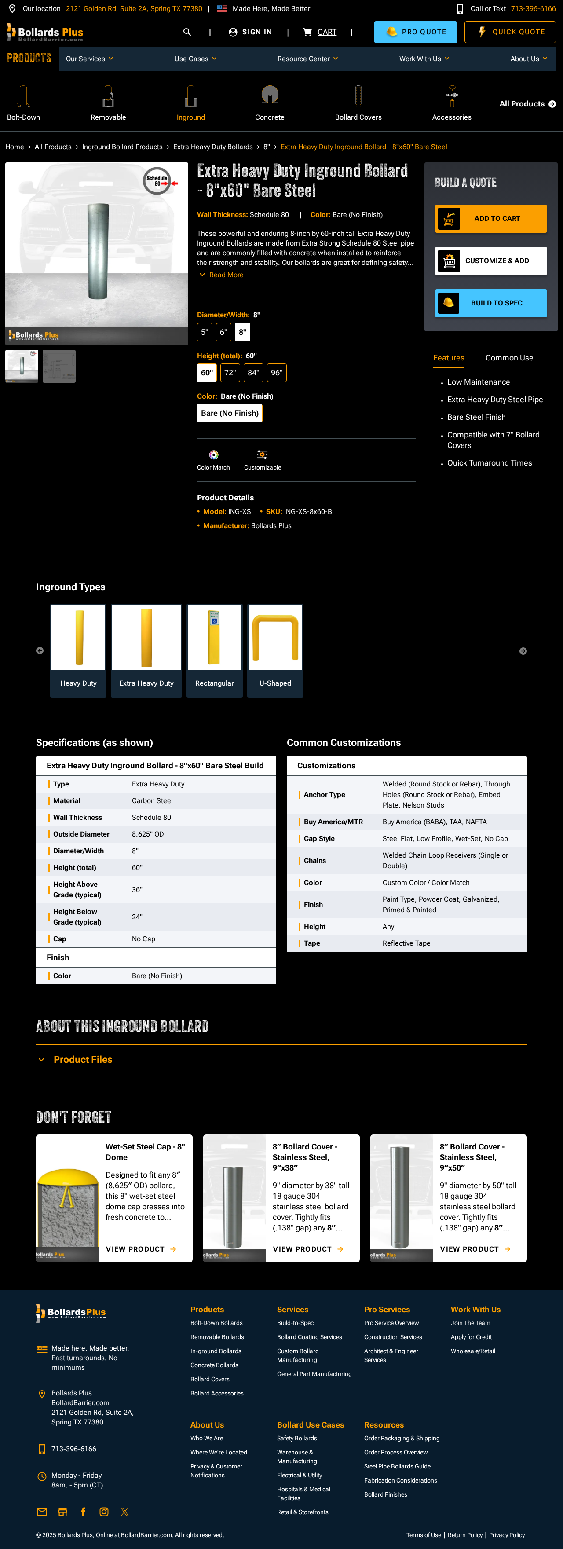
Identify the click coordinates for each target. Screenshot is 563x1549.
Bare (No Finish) (230, 413)
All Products (522, 103)
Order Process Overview (396, 1452)
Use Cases (191, 59)
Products (207, 1309)
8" (266, 147)
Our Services (85, 59)
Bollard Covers (210, 1379)
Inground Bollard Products (122, 147)
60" (207, 372)
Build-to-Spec (295, 1322)
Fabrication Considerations (400, 1480)
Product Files (83, 1059)
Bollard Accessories (217, 1393)
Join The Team (470, 1322)
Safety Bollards (297, 1438)
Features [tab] (448, 357)
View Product (135, 1249)
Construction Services (393, 1336)
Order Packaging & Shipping (402, 1438)
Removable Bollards (217, 1336)
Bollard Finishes (385, 1494)
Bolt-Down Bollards (216, 1322)
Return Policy (465, 1534)
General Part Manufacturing (314, 1373)
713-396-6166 (533, 8)
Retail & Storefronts (303, 1512)
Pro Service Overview (391, 1322)
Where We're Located (218, 1452)
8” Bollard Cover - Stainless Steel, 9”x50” (472, 1157)
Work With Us (420, 59)
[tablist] (491, 358)
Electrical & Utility (299, 1475)
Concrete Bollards (214, 1365)
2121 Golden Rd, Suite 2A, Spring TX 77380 (134, 8)
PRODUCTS (29, 59)
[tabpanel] (491, 418)
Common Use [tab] (510, 357)
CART (327, 32)
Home (14, 147)
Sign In (257, 32)
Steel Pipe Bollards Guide (397, 1466)
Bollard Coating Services (309, 1336)
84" (254, 372)
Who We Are (206, 1438)
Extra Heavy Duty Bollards (213, 147)
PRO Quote (424, 32)
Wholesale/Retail (473, 1350)
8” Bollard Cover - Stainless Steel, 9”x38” (305, 1157)
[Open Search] (187, 32)
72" (230, 372)
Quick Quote (519, 32)
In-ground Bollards (215, 1350)
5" (204, 332)
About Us (525, 59)
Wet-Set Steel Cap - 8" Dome (145, 1152)
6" (223, 332)
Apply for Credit (471, 1336)
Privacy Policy (507, 1534)
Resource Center (304, 59)
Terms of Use (423, 1534)
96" (277, 372)
